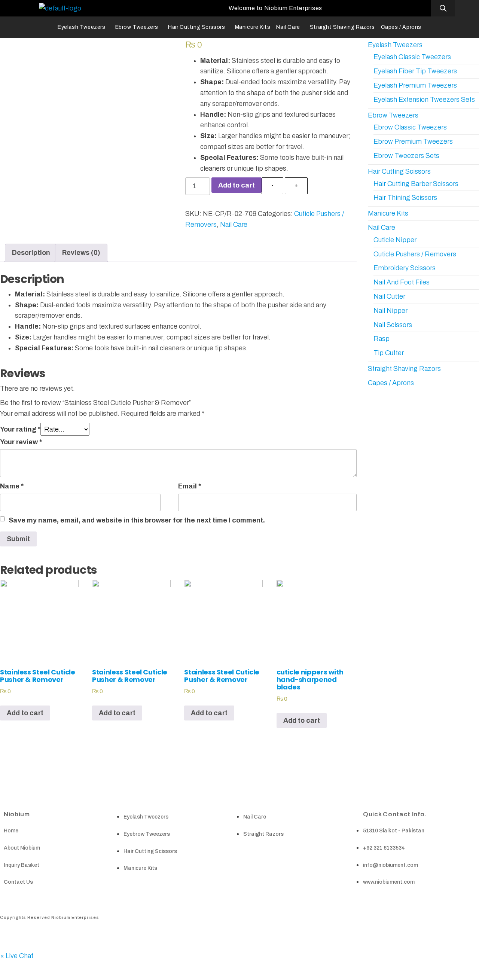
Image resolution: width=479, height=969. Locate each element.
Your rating (20, 429)
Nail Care (288, 27)
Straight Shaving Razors (342, 27)
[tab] (31, 253)
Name (12, 486)
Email (189, 486)
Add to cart (236, 185)
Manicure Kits (253, 27)
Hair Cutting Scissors (196, 27)
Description (31, 252)
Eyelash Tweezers (82, 27)
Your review (21, 442)
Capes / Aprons (401, 27)
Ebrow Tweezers (136, 27)
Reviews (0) (81, 252)
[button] (16, 956)
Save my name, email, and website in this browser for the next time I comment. (137, 520)
